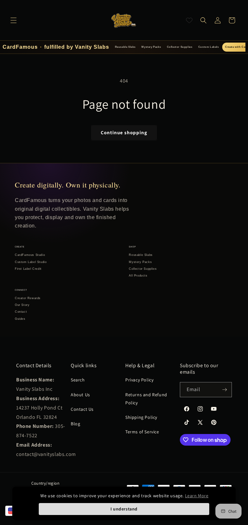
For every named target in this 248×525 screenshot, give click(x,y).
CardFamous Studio (30, 255)
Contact (21, 311)
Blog (75, 424)
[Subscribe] (224, 389)
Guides (20, 318)
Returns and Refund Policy (146, 399)
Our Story (22, 305)
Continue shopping (124, 132)
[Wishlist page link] (189, 20)
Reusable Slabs (125, 46)
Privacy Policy (139, 380)
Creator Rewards (28, 298)
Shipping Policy (141, 417)
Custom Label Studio (30, 262)
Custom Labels (208, 46)
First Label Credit (28, 268)
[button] (13, 20)
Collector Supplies (179, 46)
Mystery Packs (151, 46)
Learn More (197, 496)
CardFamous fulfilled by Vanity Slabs (56, 47)
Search (78, 380)
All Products (138, 275)
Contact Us (82, 409)
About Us (80, 395)
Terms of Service (142, 432)
